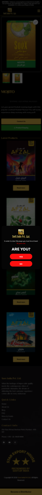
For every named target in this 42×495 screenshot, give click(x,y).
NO (21, 264)
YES (21, 257)
